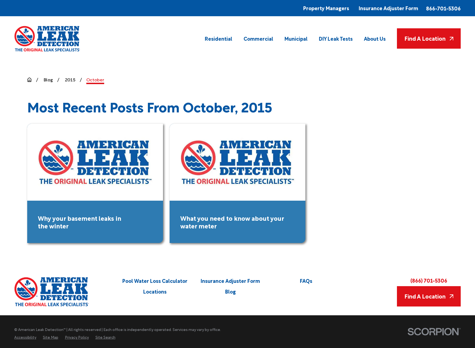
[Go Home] (29, 80)
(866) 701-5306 (428, 280)
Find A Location (425, 38)
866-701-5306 (443, 8)
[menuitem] (218, 39)
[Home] (47, 39)
